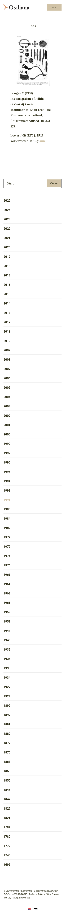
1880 (6, 733)
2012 (6, 322)
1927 (6, 687)
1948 (6, 631)
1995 (6, 472)
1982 (6, 528)
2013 (6, 313)
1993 (6, 490)
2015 (6, 294)
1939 (6, 649)
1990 (6, 509)
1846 (6, 790)
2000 (6, 434)
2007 (6, 369)
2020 (6, 247)
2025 (6, 200)
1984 (6, 518)
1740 (6, 855)
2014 (6, 303)
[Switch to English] (29, 909)
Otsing (54, 183)
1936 (6, 659)
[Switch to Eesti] (36, 909)
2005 (6, 387)
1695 (6, 864)
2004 (6, 397)
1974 (6, 556)
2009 (6, 350)
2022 (6, 228)
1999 (6, 444)
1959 (6, 612)
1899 (6, 705)
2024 (6, 210)
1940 (6, 640)
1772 (6, 846)
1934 (6, 677)
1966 (6, 574)
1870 (6, 752)
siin (42, 141)
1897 (6, 715)
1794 (6, 827)
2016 (6, 284)
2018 (6, 266)
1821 (6, 818)
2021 (6, 238)
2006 (6, 378)
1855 (6, 780)
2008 (6, 359)
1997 (6, 453)
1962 (6, 593)
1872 (6, 743)
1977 (6, 546)
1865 (6, 771)
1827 (6, 808)
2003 (6, 406)
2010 (6, 341)
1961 (6, 603)
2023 (6, 219)
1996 (6, 462)
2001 (6, 425)
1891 (6, 724)
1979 (6, 537)
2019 (6, 256)
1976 (6, 565)
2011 (6, 331)
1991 (6, 500)
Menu (54, 7)
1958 (6, 621)
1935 (6, 668)
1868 (6, 762)
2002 (6, 415)
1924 (6, 696)
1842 (6, 799)
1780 (6, 836)
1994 (6, 481)
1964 (6, 584)
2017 (6, 275)
